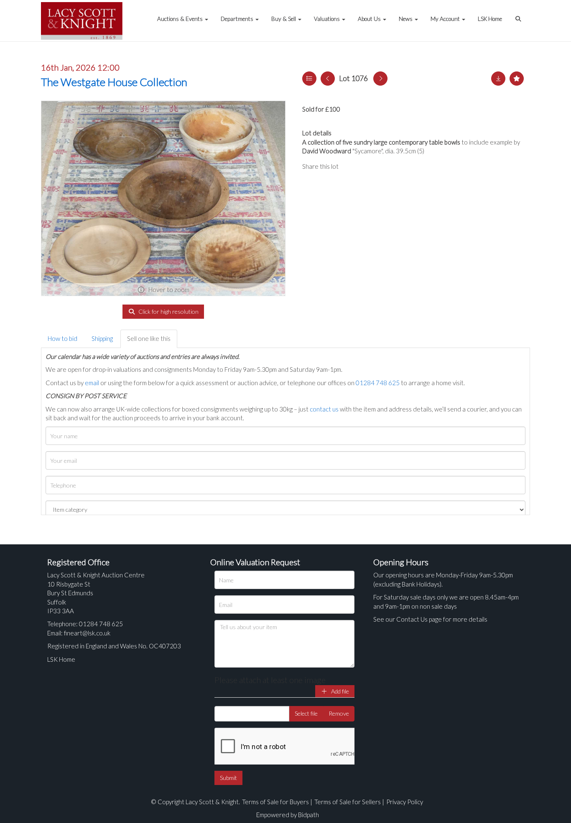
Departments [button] (238, 18)
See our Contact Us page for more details (430, 619)
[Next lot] (380, 78)
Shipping (102, 338)
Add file (339, 691)
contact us (324, 409)
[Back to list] (309, 78)
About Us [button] (370, 18)
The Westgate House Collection (114, 82)
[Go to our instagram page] (386, 166)
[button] (519, 14)
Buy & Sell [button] (284, 18)
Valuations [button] (327, 18)
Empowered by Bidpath (287, 814)
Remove (339, 713)
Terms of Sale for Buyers (275, 801)
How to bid (62, 338)
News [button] (406, 18)
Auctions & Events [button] (180, 18)
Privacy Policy (404, 801)
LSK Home (490, 18)
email (92, 382)
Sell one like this (149, 338)
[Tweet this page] (369, 166)
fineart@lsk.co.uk (87, 633)
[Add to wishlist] (517, 78)
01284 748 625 (378, 382)
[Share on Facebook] (352, 166)
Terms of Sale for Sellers (347, 801)
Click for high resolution (168, 311)
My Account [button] (446, 18)
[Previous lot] (328, 78)
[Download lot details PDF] (498, 78)
